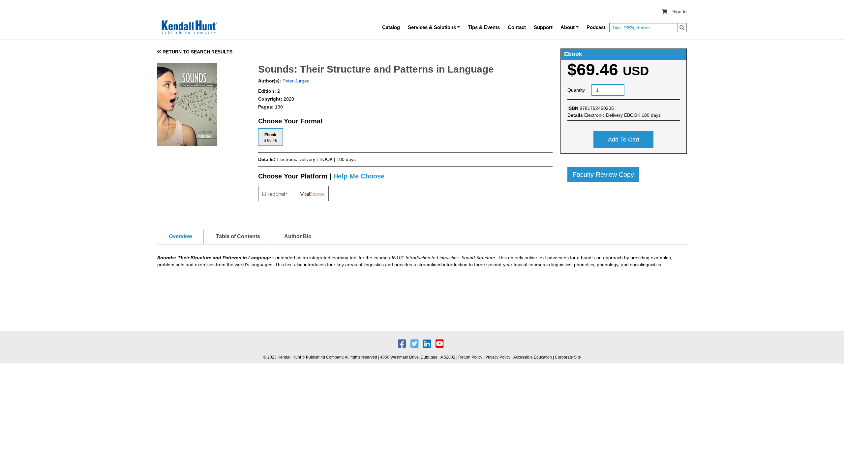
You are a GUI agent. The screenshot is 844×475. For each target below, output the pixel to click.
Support (543, 27)
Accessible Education (532, 357)
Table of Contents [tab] (238, 236)
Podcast (596, 27)
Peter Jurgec (295, 80)
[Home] (189, 27)
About (567, 27)
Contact (517, 27)
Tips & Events (484, 27)
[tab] (270, 137)
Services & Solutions (432, 27)
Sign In (679, 11)
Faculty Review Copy (603, 174)
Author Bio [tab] (298, 236)
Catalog (391, 27)
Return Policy (470, 357)
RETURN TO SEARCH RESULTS (196, 51)
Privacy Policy (497, 357)
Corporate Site (568, 357)
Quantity (576, 90)
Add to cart (623, 139)
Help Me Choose (358, 176)
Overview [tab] (180, 236)
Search (682, 27)
